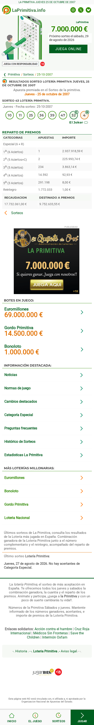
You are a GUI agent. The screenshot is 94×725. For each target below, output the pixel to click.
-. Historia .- (21, 651)
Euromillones (16, 309)
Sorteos (28, 74)
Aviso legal (69, 651)
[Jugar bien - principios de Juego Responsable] (47, 669)
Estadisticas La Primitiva (23, 455)
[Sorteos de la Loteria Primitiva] (59, 717)
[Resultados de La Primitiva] (6, 9)
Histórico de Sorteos (19, 441)
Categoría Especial (18, 415)
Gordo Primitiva (18, 327)
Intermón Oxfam (54, 637)
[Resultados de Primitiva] (12, 717)
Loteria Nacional (17, 518)
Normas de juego (17, 388)
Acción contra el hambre (53, 629)
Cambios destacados (20, 401)
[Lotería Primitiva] (12, 75)
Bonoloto (12, 346)
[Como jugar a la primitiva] (35, 717)
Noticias (10, 375)
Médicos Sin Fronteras (50, 633)
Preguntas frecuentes (20, 428)
